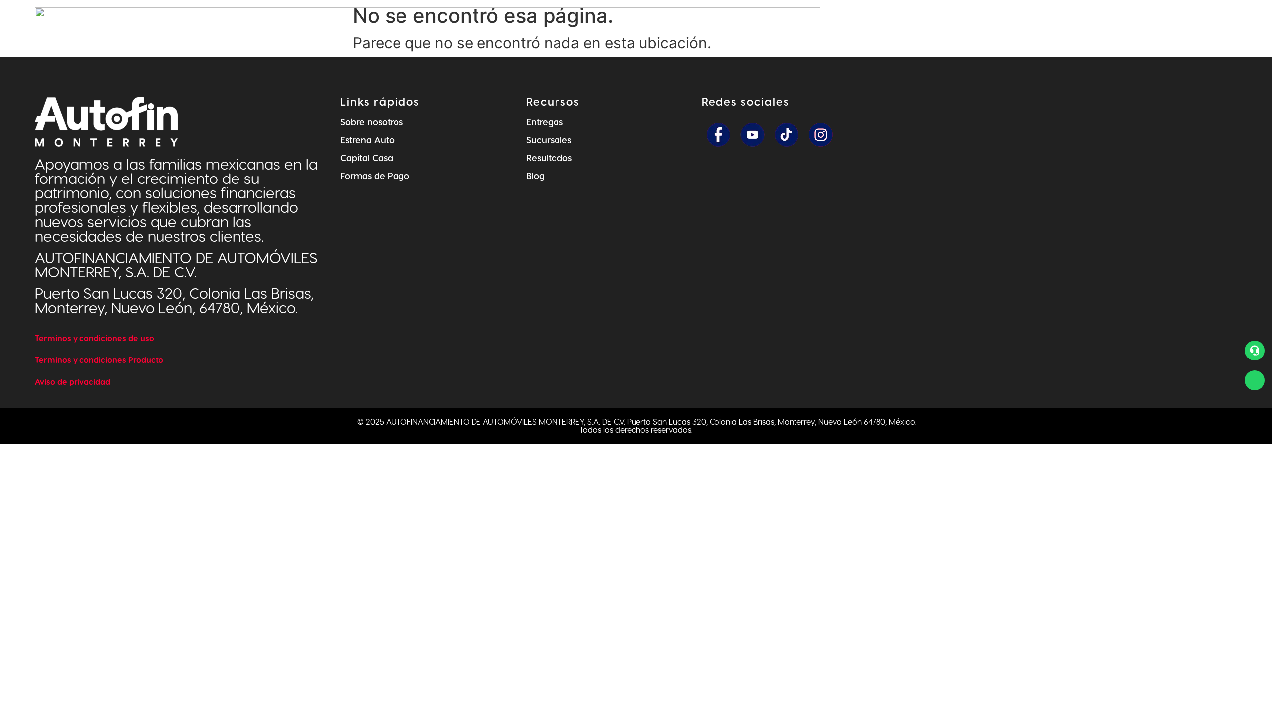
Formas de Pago (374, 175)
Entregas (544, 121)
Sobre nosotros (371, 121)
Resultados (549, 157)
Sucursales (548, 139)
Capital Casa (366, 157)
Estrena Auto (367, 139)
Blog (535, 175)
